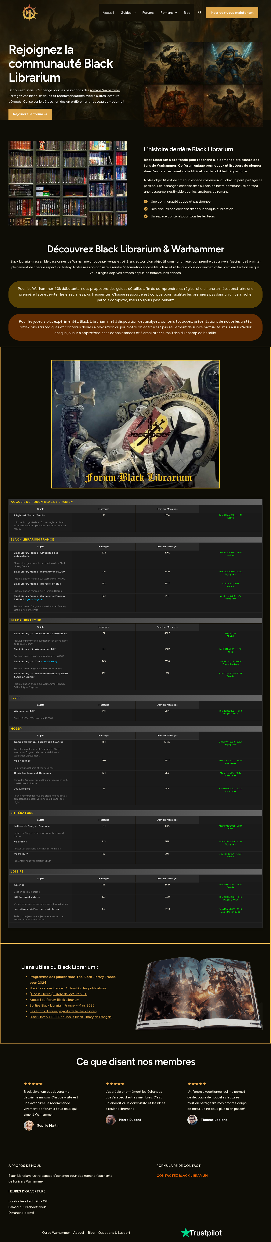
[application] (133, 12)
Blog (187, 13)
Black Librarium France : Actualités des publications (68, 988)
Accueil (108, 13)
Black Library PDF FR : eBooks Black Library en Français (71, 1017)
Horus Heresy (49, 661)
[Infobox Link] (202, 1232)
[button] (200, 12)
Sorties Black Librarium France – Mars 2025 (62, 1005)
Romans (166, 13)
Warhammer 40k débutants (55, 288)
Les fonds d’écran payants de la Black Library (63, 1011)
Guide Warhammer (56, 1233)
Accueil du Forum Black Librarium (54, 1000)
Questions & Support (114, 1233)
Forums (148, 13)
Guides (126, 13)
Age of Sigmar (34, 599)
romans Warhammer (105, 90)
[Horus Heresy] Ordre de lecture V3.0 (58, 994)
